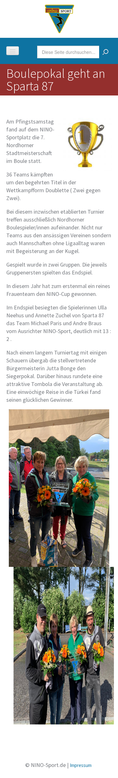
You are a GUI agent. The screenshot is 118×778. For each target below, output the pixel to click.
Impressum (81, 765)
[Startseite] (59, 18)
